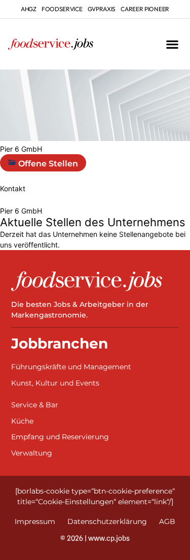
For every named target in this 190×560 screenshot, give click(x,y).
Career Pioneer (145, 9)
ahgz (28, 9)
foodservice (62, 9)
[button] (172, 44)
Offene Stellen (47, 163)
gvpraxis (102, 9)
